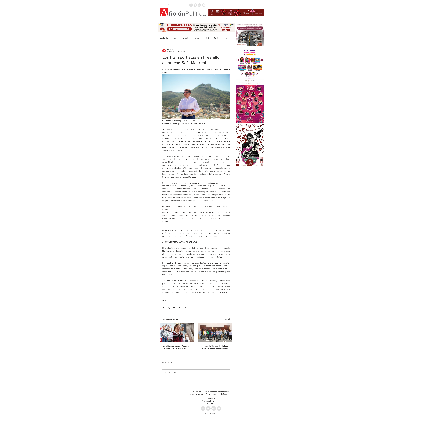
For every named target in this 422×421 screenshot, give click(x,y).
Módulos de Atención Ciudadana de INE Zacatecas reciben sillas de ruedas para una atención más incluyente (215, 347)
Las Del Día (164, 38)
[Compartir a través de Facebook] (163, 308)
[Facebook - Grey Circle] (191, 5)
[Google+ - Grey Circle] (199, 5)
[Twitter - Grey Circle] (195, 5)
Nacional (197, 38)
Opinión (207, 38)
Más (226, 38)
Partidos (217, 38)
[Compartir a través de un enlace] (179, 308)
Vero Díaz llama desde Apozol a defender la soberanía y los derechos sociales (176, 347)
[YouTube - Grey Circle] (203, 5)
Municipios (185, 38)
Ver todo (227, 319)
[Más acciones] (229, 50)
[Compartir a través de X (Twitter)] (169, 308)
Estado (175, 38)
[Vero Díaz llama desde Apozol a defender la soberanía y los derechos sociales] (177, 332)
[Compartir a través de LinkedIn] (174, 308)
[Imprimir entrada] (185, 308)
